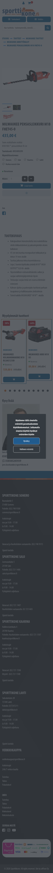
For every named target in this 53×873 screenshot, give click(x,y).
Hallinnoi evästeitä (26, 449)
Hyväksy (26, 441)
